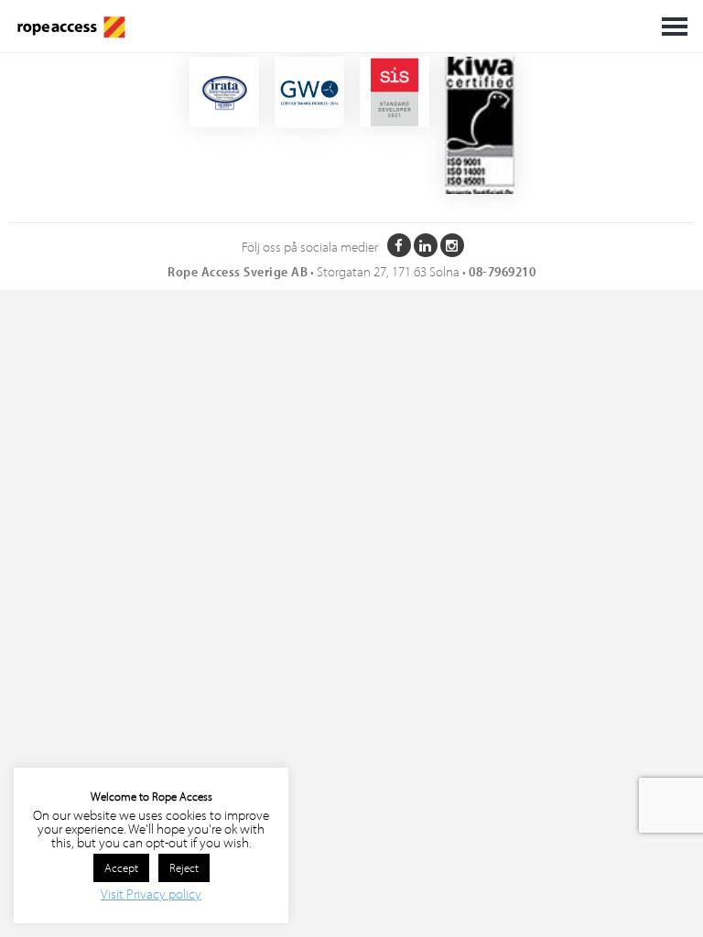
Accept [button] (121, 867)
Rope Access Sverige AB (238, 271)
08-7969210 (502, 271)
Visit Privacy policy (151, 893)
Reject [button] (184, 867)
